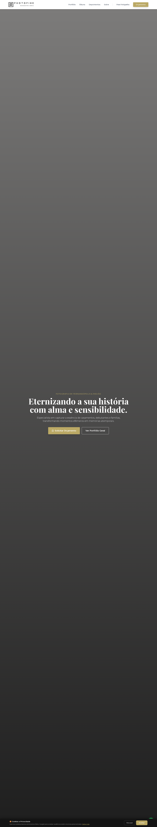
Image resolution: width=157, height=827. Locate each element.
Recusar (129, 823)
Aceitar (142, 823)
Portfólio (72, 5)
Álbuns (82, 5)
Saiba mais (85, 824)
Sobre (106, 5)
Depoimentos (94, 5)
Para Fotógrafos (122, 5)
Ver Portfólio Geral (95, 430)
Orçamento (141, 5)
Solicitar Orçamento (65, 430)
